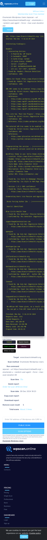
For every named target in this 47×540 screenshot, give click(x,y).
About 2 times (26, 409)
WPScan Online (38, 11)
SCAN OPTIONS (24, 431)
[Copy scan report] (36, 29)
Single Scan (8, 496)
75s (21, 379)
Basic (6, 503)
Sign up (6, 523)
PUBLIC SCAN (24, 425)
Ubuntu (23, 346)
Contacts (7, 470)
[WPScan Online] (9, 3)
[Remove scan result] (43, 29)
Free (5, 509)
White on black (9, 351)
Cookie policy (35, 533)
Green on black (9, 346)
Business (7, 506)
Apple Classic (24, 342)
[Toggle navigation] (44, 4)
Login (31, 4)
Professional (8, 499)
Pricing (6, 492)
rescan (9, 29)
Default (9, 342)
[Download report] (39, 29)
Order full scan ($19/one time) (15, 387)
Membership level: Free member (30, 14)
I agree (24, 536)
